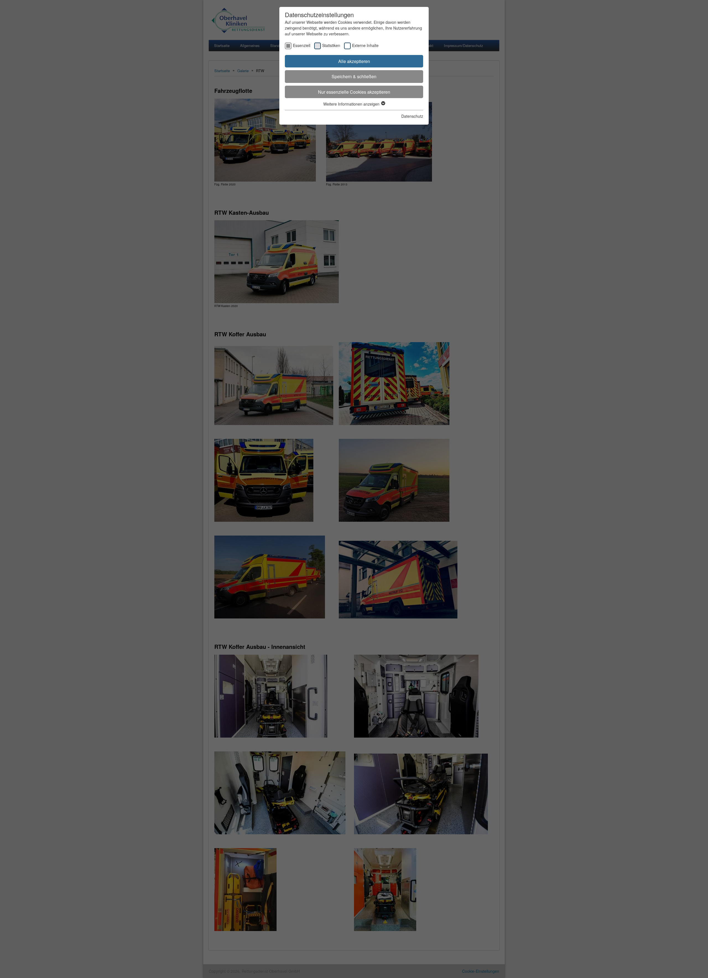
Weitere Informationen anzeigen (352, 104)
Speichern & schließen (354, 76)
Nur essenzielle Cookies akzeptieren (354, 92)
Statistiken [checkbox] (331, 45)
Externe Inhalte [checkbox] (365, 45)
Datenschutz (412, 116)
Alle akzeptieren (354, 61)
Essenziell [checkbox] (301, 45)
